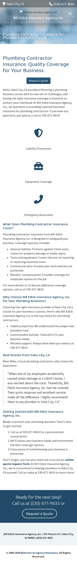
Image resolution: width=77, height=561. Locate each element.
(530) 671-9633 (63, 4)
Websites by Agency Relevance (39, 552)
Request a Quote (38, 80)
